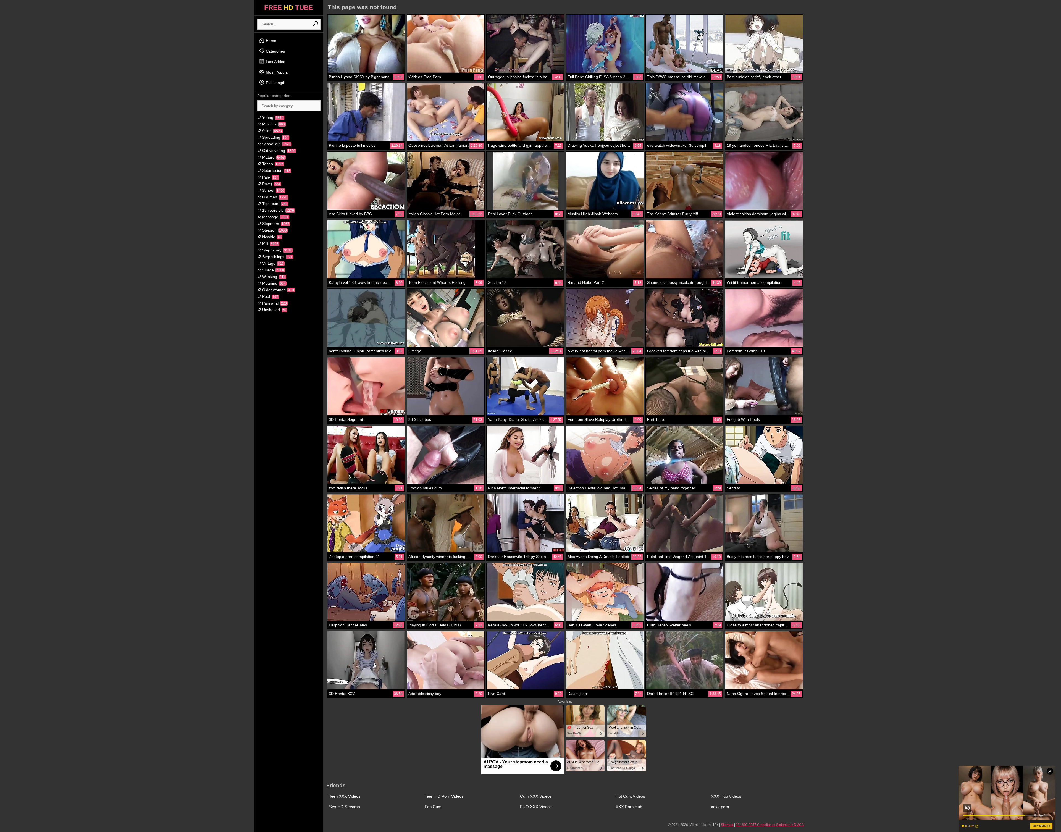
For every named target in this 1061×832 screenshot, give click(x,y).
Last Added (275, 61)
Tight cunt (274, 203)
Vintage (272, 263)
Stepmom (275, 223)
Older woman (277, 290)
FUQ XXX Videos (536, 806)
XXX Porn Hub (629, 806)
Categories (275, 51)
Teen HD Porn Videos (444, 796)
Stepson (274, 230)
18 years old (277, 210)
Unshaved (273, 310)
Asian (271, 130)
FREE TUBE (288, 7)
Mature (273, 157)
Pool (269, 296)
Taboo (272, 164)
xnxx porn (720, 806)
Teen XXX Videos (345, 796)
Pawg (270, 184)
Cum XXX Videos (536, 796)
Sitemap (727, 825)
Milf (270, 243)
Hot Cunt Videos (630, 796)
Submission (275, 170)
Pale (269, 177)
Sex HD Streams (344, 806)
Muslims (273, 124)
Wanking (273, 276)
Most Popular (277, 72)
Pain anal (274, 303)
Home (270, 40)
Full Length (275, 82)
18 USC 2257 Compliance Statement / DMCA (770, 825)
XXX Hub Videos (726, 796)
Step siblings (277, 256)
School (272, 190)
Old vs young (278, 150)
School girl (276, 144)
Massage (274, 217)
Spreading (274, 137)
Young (272, 117)
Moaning (273, 283)
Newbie (271, 237)
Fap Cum (433, 806)
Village (272, 270)
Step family (276, 250)
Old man (274, 197)
